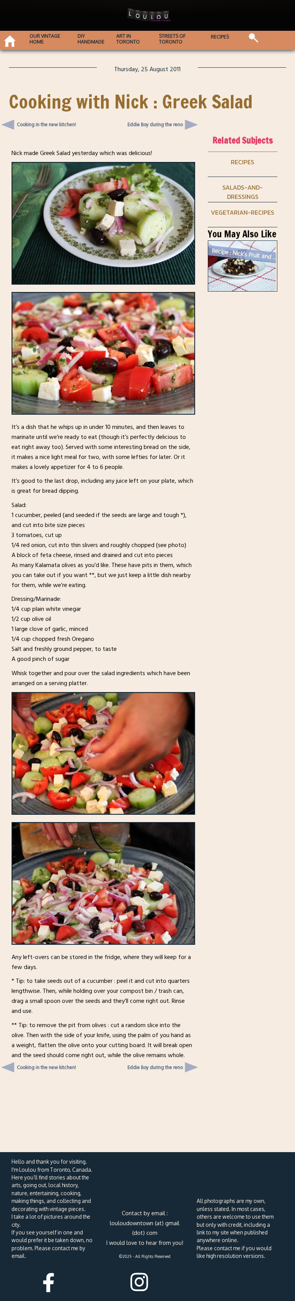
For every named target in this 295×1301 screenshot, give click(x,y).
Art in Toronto (128, 39)
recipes (242, 162)
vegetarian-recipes (242, 212)
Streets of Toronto (172, 39)
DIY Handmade (91, 39)
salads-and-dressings (242, 192)
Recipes (220, 37)
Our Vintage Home (45, 39)
